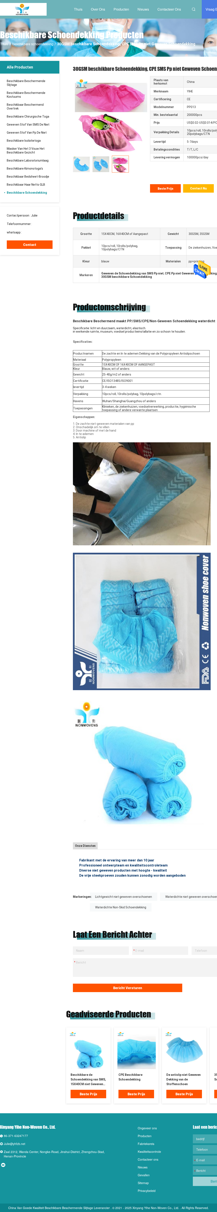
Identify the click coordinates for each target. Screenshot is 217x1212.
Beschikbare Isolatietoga (24, 140)
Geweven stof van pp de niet (27, 132)
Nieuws (143, 9)
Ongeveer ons (147, 1128)
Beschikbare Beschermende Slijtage (26, 82)
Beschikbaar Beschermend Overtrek (25, 106)
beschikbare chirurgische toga (28, 116)
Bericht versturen (127, 988)
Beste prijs (165, 188)
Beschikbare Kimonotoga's (25, 168)
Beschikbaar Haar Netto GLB (26, 184)
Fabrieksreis (146, 1144)
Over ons (98, 9)
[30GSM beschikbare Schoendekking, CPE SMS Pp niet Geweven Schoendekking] (89, 1050)
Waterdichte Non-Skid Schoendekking (120, 907)
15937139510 (42, 224)
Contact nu (198, 188)
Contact (29, 245)
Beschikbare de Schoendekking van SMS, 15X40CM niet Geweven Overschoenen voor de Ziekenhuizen (88, 1079)
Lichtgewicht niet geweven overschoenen (123, 896)
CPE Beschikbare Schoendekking (130, 1077)
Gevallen (144, 1175)
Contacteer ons (169, 9)
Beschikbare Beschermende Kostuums (26, 94)
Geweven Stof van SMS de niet (28, 124)
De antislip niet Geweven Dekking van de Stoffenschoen (183, 1079)
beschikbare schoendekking (32, 44)
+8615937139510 (34, 232)
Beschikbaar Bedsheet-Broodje (28, 176)
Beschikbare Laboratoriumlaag (28, 160)
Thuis (78, 9)
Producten (121, 9)
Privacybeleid (147, 1191)
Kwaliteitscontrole (149, 1151)
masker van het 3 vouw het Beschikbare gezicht (26, 150)
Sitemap (143, 1183)
